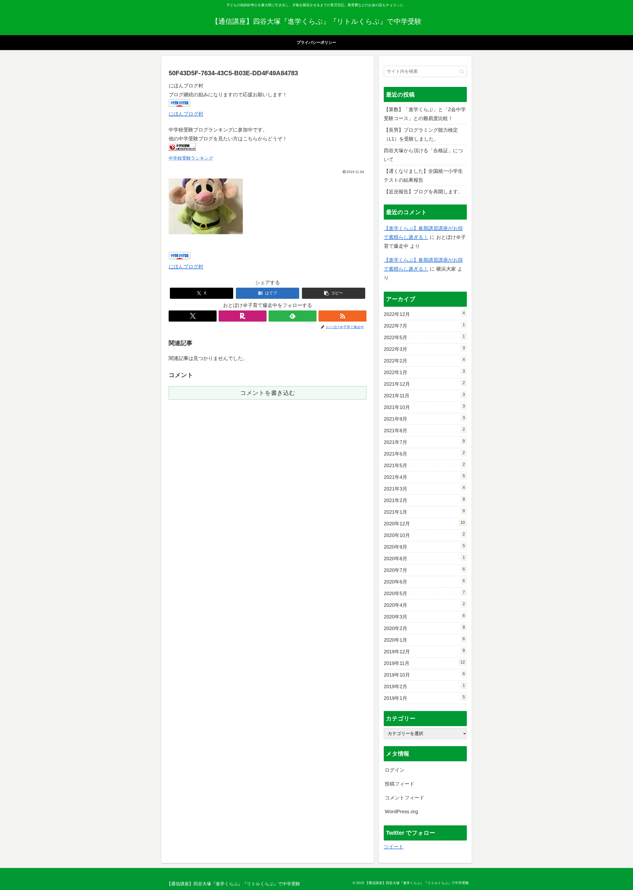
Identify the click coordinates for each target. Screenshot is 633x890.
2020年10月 (424, 535)
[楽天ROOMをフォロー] (243, 316)
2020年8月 (424, 558)
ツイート (394, 846)
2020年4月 (424, 605)
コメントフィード (404, 797)
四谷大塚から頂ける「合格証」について (423, 155)
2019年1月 (424, 698)
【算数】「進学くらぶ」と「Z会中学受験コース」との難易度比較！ (425, 114)
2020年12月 (424, 523)
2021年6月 (424, 454)
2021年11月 (424, 395)
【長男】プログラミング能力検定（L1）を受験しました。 (421, 134)
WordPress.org (401, 811)
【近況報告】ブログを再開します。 (423, 191)
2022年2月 (424, 360)
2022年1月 (424, 372)
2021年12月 (424, 384)
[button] (333, 293)
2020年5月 (424, 593)
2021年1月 (424, 512)
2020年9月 (424, 547)
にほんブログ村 (186, 114)
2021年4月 (424, 477)
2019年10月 (424, 675)
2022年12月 (424, 314)
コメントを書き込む (267, 392)
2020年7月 (424, 570)
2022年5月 (424, 337)
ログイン (395, 770)
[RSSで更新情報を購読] (342, 316)
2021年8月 (424, 430)
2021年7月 (424, 442)
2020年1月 (424, 640)
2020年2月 (424, 628)
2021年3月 (424, 488)
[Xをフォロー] (193, 316)
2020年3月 (424, 616)
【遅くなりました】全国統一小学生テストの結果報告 (423, 175)
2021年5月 (424, 465)
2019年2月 (424, 686)
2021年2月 (424, 500)
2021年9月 (424, 419)
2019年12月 (424, 651)
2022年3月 (424, 349)
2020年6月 (424, 582)
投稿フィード (399, 784)
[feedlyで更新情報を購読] (292, 316)
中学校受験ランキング (191, 158)
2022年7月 (424, 326)
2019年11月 (424, 663)
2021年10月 (424, 407)
